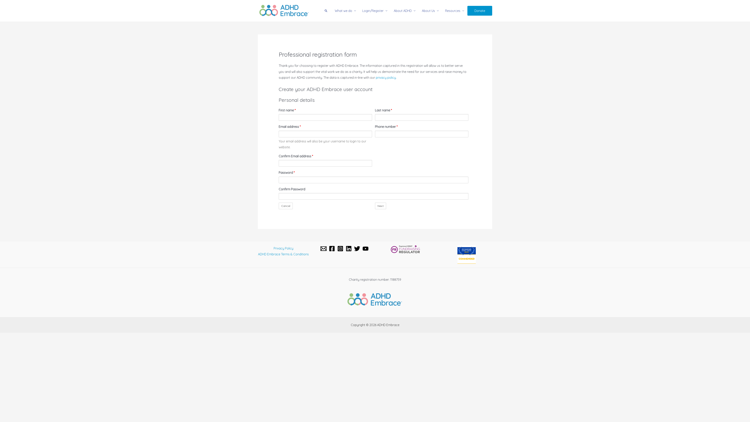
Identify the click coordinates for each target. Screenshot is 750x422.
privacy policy (386, 78)
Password (287, 172)
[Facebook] (332, 249)
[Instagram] (340, 249)
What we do (343, 11)
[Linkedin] (349, 249)
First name (287, 110)
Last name (383, 110)
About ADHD (403, 11)
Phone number (386, 127)
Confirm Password (292, 189)
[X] (357, 249)
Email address (290, 127)
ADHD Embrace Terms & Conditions (283, 254)
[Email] (324, 249)
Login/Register (373, 11)
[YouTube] (365, 249)
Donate (479, 11)
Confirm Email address (296, 156)
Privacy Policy (283, 248)
